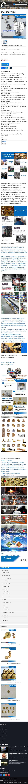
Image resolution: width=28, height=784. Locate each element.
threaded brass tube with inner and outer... (14, 700)
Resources (15, 782)
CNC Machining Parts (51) (6, 597)
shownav (14, 4)
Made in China (14, 780)
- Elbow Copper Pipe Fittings (6, 593)
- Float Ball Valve (5, 620)
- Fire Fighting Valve (5, 617)
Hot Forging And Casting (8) (6, 602)
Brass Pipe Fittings (3, 728)
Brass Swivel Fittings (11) (6, 583)
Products (21, 2)
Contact (2, 768)
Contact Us (25, 2)
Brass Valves (2, 741)
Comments (19, 782)
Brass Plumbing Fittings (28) (6, 578)
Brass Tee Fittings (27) (5, 586)
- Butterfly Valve (5, 615)
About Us (8, 782)
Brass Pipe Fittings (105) (6, 575)
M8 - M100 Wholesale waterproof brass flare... (14, 663)
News (22, 782)
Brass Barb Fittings (3, 739)
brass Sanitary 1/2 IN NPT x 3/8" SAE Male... (14, 682)
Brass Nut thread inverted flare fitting (14, 719)
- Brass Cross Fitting (5, 572)
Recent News (4, 744)
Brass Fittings (2, 726)
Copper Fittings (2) (5, 591)
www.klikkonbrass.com (7, 780)
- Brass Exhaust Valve (5, 609)
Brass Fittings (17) (5, 570)
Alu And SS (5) (4, 599)
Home (5, 782)
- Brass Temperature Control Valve (8, 612)
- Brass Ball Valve (5, 607)
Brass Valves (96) (4, 605)
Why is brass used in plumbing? (13, 760)
